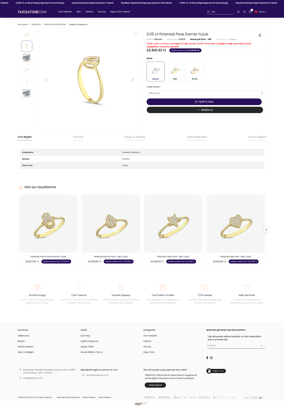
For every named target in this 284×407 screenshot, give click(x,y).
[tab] (25, 137)
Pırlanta (147, 341)
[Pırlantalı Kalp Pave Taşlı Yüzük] (236, 224)
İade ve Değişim (26, 352)
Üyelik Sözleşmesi (89, 341)
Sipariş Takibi (87, 346)
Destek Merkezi (25, 346)
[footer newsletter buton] (261, 346)
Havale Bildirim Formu (92, 352)
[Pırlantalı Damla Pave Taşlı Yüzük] (111, 224)
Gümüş (147, 346)
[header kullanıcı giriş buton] (238, 11)
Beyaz (156, 78)
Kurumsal (23, 329)
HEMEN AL (207, 110)
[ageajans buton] (236, 371)
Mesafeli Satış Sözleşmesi (68, 397)
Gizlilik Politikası (89, 397)
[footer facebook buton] (207, 358)
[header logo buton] (32, 12)
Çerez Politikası (104, 397)
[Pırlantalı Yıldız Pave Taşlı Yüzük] (173, 224)
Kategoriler (149, 329)
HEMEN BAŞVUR (155, 385)
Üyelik (84, 329)
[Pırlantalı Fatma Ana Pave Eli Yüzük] (48, 224)
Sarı (175, 78)
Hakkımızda (23, 335)
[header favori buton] (244, 11)
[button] (65, 12)
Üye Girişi (85, 335)
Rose (194, 78)
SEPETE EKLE (206, 102)
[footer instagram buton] (211, 358)
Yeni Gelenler (150, 335)
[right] (266, 230)
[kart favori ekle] (73, 198)
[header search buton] (208, 11)
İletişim (21, 341)
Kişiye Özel (148, 352)
